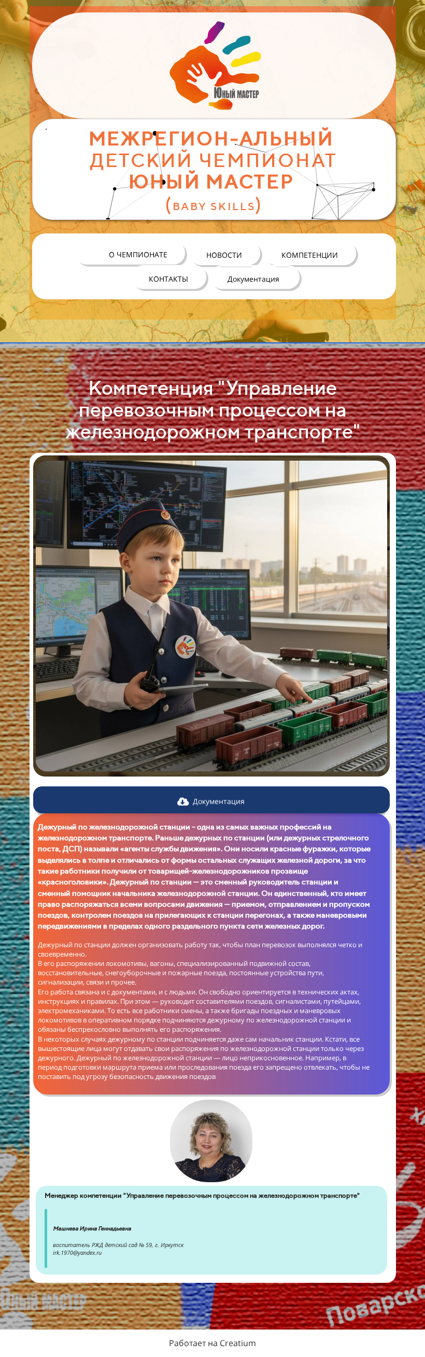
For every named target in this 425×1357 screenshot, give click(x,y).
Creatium (238, 1343)
